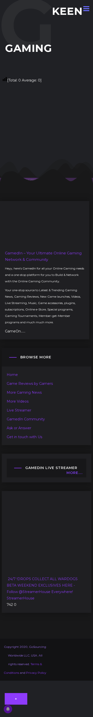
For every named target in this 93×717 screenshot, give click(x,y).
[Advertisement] (46, 129)
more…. (74, 473)
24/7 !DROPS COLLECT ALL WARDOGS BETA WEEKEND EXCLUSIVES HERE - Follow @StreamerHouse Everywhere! (42, 585)
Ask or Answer (19, 428)
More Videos (18, 401)
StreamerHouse (20, 598)
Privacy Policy (36, 673)
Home (12, 374)
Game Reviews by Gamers (30, 383)
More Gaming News (24, 392)
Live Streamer (19, 410)
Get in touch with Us (24, 437)
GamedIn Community (26, 419)
